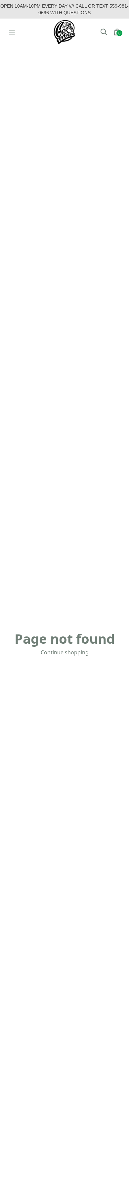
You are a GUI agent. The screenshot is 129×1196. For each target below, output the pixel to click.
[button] (104, 32)
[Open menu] (12, 32)
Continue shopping (65, 652)
